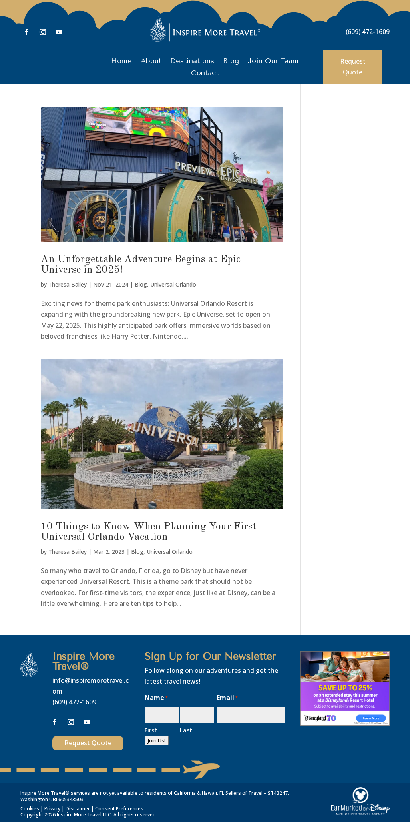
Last (186, 730)
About (151, 61)
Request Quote (353, 66)
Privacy (52, 808)
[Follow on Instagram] (42, 32)
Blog (231, 61)
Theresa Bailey (67, 284)
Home (121, 61)
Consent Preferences (119, 808)
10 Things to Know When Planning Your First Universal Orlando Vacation (149, 531)
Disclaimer (78, 808)
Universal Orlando (173, 284)
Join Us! (156, 740)
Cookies (29, 808)
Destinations (192, 61)
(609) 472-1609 (368, 31)
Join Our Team (273, 61)
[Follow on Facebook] (26, 32)
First (151, 730)
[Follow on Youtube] (58, 32)
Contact (205, 73)
